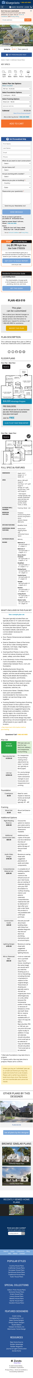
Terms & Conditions (14, 232)
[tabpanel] (16, 35)
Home (3, 60)
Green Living (16, 1316)
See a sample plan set (16, 615)
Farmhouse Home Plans (16, 1272)
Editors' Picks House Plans (16, 1290)
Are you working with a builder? (13, 174)
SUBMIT (28, 20)
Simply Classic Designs (16, 1322)
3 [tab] (18, 48)
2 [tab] (15, 48)
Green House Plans (16, 1294)
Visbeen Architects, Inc (16, 1327)
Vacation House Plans (16, 1303)
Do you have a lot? (8, 167)
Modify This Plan (16, 328)
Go (23, 1233)
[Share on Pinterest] (24, 351)
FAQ (9, 1253)
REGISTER (20, 7)
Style (7, 60)
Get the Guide (16, 288)
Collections (20, 1251)
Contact (22, 1253)
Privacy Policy (15, 16)
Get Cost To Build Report (16, 261)
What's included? (7, 85)
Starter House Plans (16, 1301)
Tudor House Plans (16, 1277)
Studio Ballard (16, 1325)
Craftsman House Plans (18, 60)
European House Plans (16, 1270)
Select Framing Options (10, 99)
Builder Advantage (16, 1344)
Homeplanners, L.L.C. (16, 1318)
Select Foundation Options (12, 92)
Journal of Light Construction (17, 1349)
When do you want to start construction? (16, 161)
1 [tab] (12, 48)
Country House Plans (16, 1266)
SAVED (13, 7)
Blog (28, 1251)
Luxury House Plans (16, 1296)
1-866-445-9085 (25, 2)
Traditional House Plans (16, 1275)
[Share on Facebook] (16, 351)
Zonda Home (16, 1351)
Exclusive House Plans (16, 1292)
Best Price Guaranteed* (22, 113)
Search (5, 1251)
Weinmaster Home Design (16, 1329)
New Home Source (16, 1342)
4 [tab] (21, 48)
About (15, 1253)
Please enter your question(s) (13, 191)
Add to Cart (17, 123)
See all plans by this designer (16, 1132)
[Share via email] (9, 351)
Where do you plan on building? (13, 180)
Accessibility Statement (16, 1371)
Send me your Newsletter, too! (15, 206)
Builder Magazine (16, 1346)
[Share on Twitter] (20, 351)
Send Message (16, 212)
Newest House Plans (16, 1299)
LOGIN (26, 7)
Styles (12, 1251)
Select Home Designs (16, 1320)
